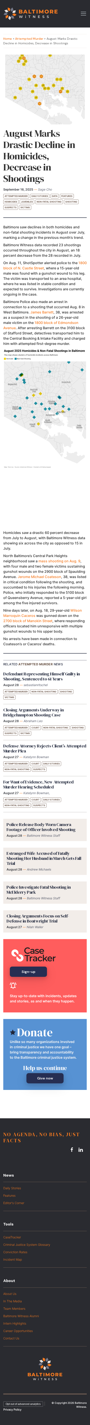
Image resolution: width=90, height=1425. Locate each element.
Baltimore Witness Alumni (21, 1316)
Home (7, 39)
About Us (9, 1294)
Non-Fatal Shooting (49, 201)
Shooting (71, 201)
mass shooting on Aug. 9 (59, 561)
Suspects (11, 207)
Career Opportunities (18, 1331)
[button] (83, 13)
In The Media (12, 1301)
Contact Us (11, 1338)
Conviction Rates (15, 1252)
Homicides (11, 201)
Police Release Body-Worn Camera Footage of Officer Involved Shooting (41, 827)
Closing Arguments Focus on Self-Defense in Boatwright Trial (38, 918)
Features (67, 196)
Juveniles (27, 201)
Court (35, 727)
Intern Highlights (14, 1323)
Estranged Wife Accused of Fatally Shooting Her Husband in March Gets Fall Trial (44, 858)
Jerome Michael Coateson (39, 577)
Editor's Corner (13, 1203)
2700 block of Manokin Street (27, 621)
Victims (25, 207)
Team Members (14, 1308)
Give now (45, 1078)
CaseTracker (12, 1237)
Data (54, 196)
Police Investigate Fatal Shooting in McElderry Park (39, 889)
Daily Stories (39, 196)
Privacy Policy (12, 1409)
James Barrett (42, 312)
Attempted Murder (29, 39)
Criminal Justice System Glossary (26, 1244)
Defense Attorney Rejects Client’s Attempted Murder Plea (44, 748)
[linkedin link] (81, 1150)
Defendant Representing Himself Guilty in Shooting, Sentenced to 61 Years (41, 676)
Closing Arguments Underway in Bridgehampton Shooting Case (33, 712)
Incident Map (12, 1259)
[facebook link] (72, 1150)
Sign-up (28, 971)
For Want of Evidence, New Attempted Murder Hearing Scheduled (38, 784)
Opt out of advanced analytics (23, 1404)
